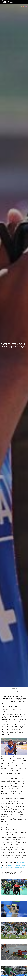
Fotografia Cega (21, 862)
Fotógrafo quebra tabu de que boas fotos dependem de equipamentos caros (13, 867)
